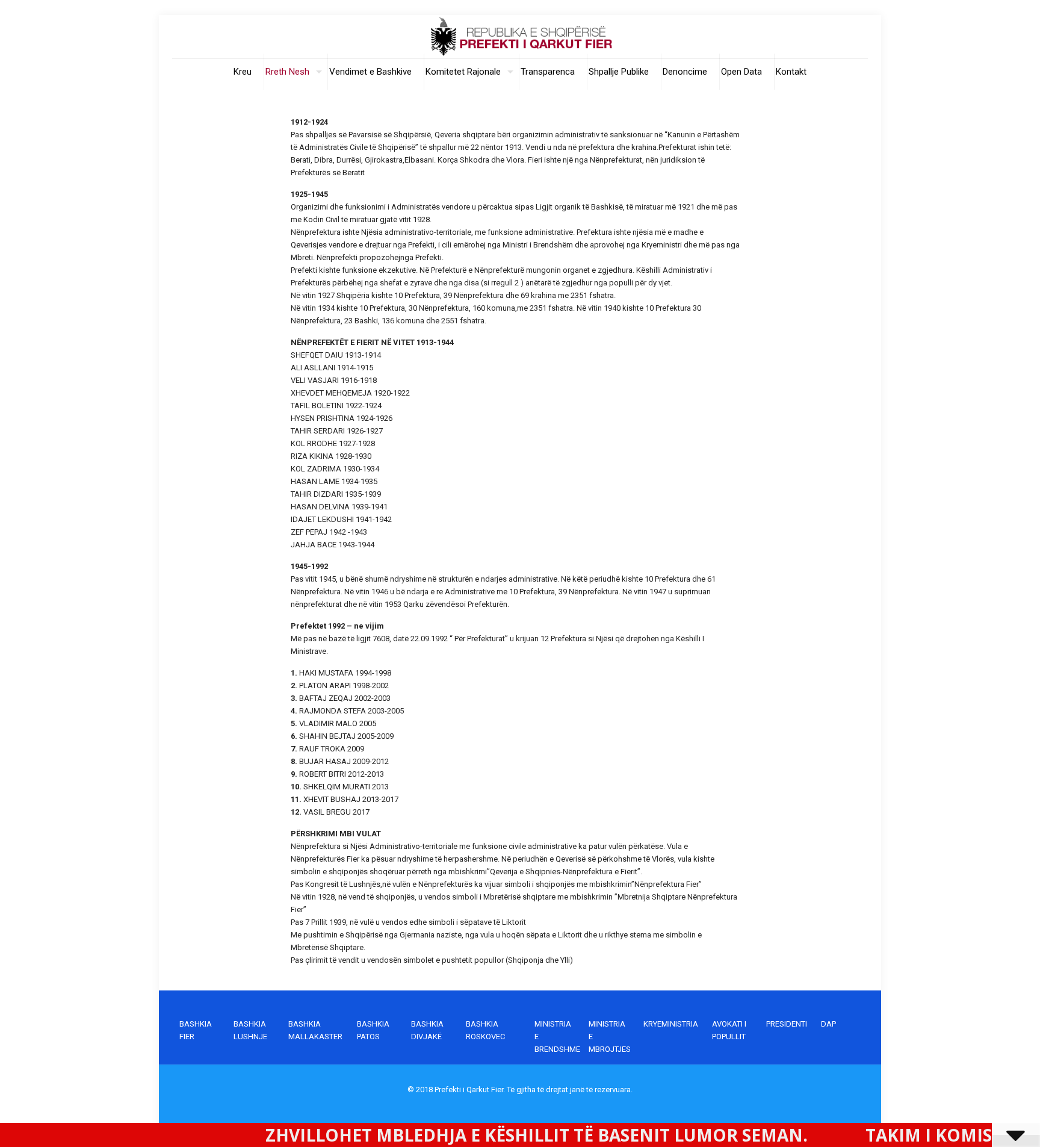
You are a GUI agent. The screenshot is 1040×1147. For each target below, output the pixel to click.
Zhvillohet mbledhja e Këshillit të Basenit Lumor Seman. (474, 1135)
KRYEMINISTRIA (670, 1023)
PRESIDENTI (786, 1023)
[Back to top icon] (982, 1122)
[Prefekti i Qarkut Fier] (520, 36)
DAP (828, 1023)
